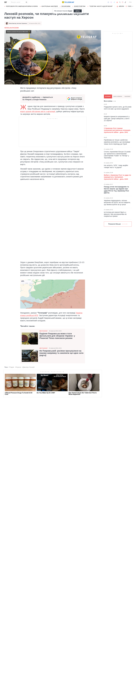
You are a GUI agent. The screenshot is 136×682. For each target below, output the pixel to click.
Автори (121, 6)
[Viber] (111, 2)
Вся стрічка (108, 101)
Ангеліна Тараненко (22, 23)
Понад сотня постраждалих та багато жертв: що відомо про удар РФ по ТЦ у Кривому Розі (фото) (116, 190)
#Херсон (18, 367)
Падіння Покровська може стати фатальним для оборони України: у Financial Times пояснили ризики (57, 336)
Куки (70, 11)
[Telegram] (114, 2)
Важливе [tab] (127, 96)
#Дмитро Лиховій (28, 367)
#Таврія (11, 367)
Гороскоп (131, 6)
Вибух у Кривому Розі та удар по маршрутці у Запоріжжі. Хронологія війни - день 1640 (117, 177)
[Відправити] (26, 2)
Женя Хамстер (12, 23)
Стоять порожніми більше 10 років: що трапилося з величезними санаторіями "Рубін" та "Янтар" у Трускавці (117, 155)
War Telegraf (43, 331)
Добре (78, 11)
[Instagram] (122, 2)
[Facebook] (108, 2)
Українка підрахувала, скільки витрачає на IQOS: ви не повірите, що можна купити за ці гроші (117, 202)
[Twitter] (120, 2)
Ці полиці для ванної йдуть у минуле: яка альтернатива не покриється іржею (115, 214)
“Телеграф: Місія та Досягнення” (101, 6)
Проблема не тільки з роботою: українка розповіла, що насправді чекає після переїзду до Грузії (117, 142)
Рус (130, 2)
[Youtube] (117, 2)
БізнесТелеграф (79, 6)
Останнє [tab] (108, 96)
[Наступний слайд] (133, 6)
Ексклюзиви (66, 6)
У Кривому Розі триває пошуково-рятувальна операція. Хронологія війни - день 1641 (117, 130)
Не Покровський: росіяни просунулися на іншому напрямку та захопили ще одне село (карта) (61, 353)
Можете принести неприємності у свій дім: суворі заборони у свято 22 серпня (117, 118)
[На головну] (68, 2)
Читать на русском (11, 27)
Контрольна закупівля (50, 6)
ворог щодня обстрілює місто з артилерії (37, 111)
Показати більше (114, 224)
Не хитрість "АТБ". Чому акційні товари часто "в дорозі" (116, 166)
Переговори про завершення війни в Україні (22, 6)
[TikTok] (125, 2)
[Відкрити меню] (5, 2)
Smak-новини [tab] (117, 96)
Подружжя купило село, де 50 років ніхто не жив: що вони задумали (117, 108)
